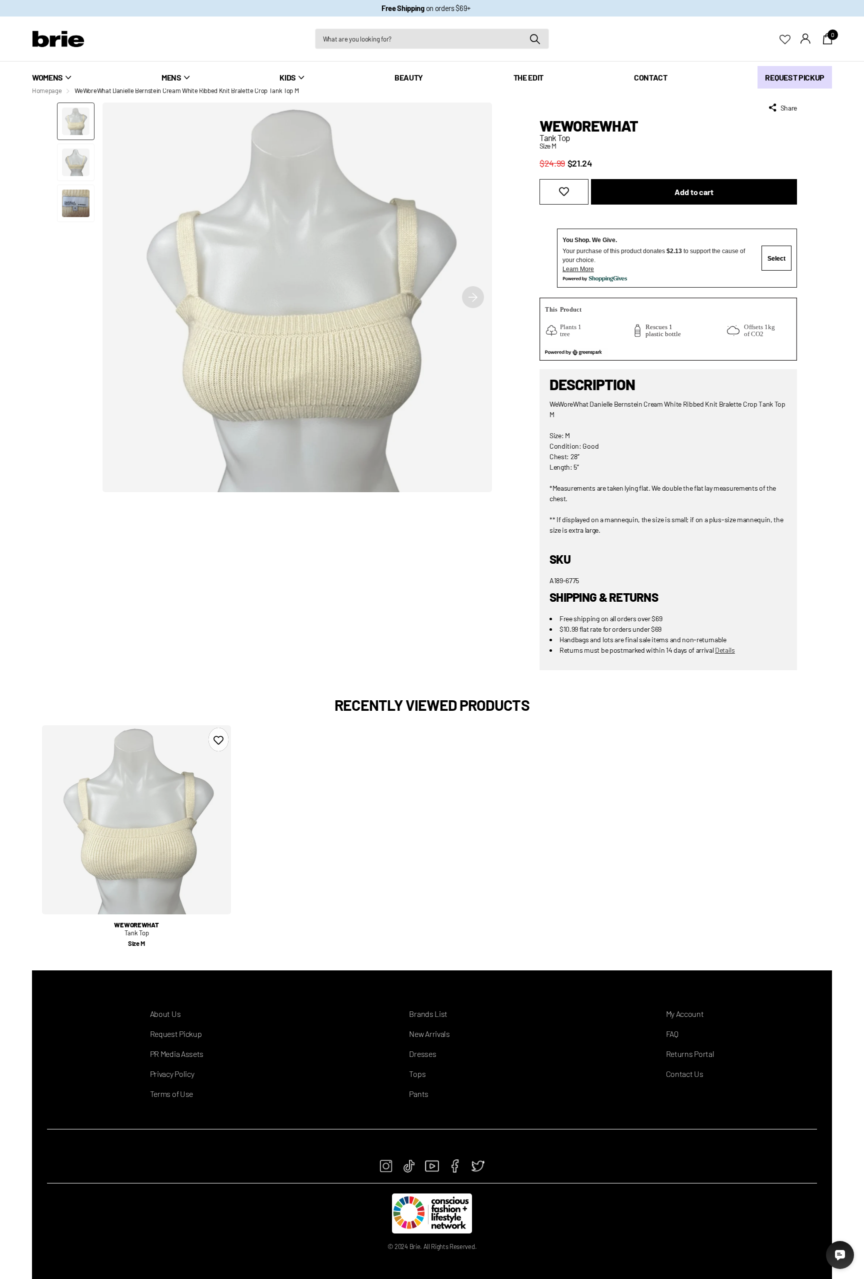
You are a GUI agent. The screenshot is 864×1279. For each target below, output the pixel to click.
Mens (172, 77)
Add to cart (693, 192)
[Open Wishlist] (790, 38)
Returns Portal (690, 1053)
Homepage (47, 91)
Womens (47, 77)
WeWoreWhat (589, 126)
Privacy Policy (172, 1073)
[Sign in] (805, 39)
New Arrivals (429, 1033)
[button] (473, 297)
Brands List (428, 1013)
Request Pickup (794, 77)
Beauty (408, 77)
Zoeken (535, 39)
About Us (165, 1013)
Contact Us (685, 1073)
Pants (418, 1093)
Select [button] (777, 258)
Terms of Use (171, 1093)
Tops (417, 1073)
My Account (685, 1013)
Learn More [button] (578, 269)
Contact (651, 77)
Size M (136, 943)
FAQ (672, 1033)
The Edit (529, 77)
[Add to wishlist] (564, 192)
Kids (288, 77)
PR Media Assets (177, 1053)
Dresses (422, 1053)
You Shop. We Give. (589, 240)
